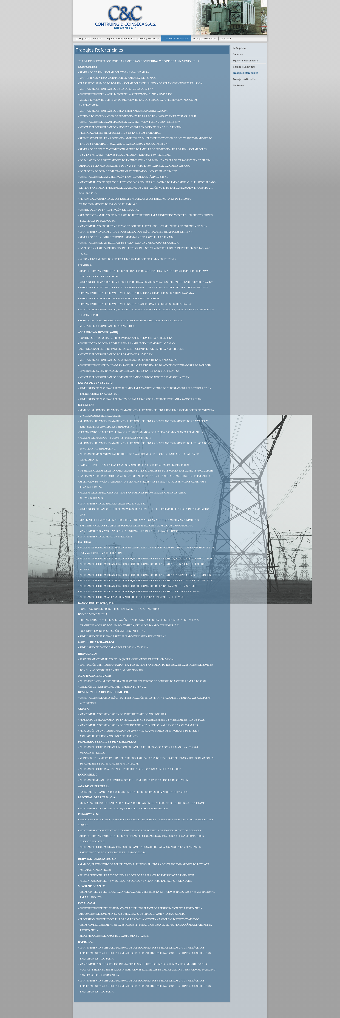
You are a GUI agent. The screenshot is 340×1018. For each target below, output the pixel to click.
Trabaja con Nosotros (204, 38)
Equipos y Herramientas (120, 38)
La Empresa (82, 38)
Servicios (98, 38)
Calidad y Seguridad (148, 38)
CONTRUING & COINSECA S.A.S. (125, 24)
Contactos (226, 38)
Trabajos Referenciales (176, 38)
